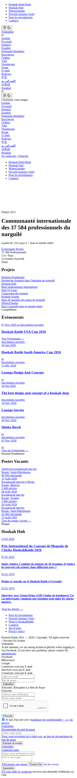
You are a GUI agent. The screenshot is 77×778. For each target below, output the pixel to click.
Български (7, 54)
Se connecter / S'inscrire (14, 156)
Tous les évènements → (14, 450)
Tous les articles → (12, 609)
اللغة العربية (8, 81)
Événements (8, 249)
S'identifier (7, 31)
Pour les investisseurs (21, 17)
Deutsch (6, 44)
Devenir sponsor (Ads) (21, 14)
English (5, 38)
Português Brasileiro (12, 51)
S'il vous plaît (9, 771)
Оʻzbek (5, 70)
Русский (6, 41)
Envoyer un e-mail (12, 743)
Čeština (5, 57)
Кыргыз (6, 73)
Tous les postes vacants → (16, 520)
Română (6, 88)
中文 (4, 77)
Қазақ (4, 67)
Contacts (13, 20)
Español (6, 48)
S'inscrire (7, 716)
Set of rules (15, 628)
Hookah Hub (16, 7)
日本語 (5, 84)
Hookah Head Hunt (20, 4)
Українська (8, 64)
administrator (8, 653)
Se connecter (24, 771)
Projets (20, 249)
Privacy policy (17, 631)
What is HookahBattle (21, 621)
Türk (4, 61)
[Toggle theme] (6, 27)
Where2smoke (17, 10)
